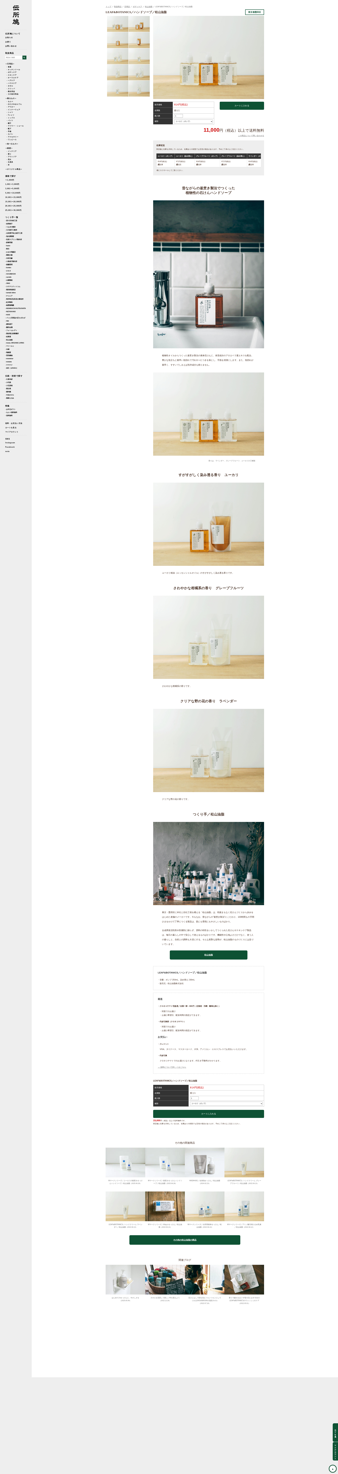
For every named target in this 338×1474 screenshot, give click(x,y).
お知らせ (9, 37)
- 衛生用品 (11, 91)
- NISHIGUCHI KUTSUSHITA (15, 308)
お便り (8, 42)
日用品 (127, 7)
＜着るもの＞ (11, 98)
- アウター (11, 107)
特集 (7, 406)
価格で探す (10, 176)
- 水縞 (7, 349)
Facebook (10, 447)
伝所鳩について (12, 33)
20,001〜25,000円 (13, 206)
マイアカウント (12, 432)
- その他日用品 (12, 94)
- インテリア (12, 151)
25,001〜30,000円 (13, 210)
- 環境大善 (8, 255)
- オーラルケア (12, 77)
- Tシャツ (10, 115)
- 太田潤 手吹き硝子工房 (13, 233)
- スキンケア (12, 75)
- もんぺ (10, 101)
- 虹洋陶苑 (8, 302)
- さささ (8, 271)
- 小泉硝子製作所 (11, 261)
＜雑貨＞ (9, 148)
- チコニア (8, 296)
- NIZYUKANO (10, 311)
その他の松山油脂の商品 (184, 1240)
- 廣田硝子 (8, 324)
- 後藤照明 (8, 264)
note (7, 451)
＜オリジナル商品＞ (13, 169)
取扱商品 (9, 53)
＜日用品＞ (10, 64)
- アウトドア (12, 156)
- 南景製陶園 (9, 305)
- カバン (10, 134)
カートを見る (11, 428)
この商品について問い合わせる (251, 136)
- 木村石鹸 (8, 258)
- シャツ (10, 112)
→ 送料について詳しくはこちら (172, 1067)
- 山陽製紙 (8, 280)
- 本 (8, 165)
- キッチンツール (13, 69)
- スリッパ (11, 88)
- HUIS (7, 315)
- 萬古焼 (8, 388)
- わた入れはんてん (14, 104)
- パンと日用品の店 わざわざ (15, 318)
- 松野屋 (8, 336)
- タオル (10, 86)
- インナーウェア (13, 109)
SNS (7, 439)
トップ (108, 7)
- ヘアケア (11, 80)
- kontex (8, 267)
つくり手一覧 (11, 217)
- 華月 (7, 249)
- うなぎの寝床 (10, 227)
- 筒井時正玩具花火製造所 (14, 299)
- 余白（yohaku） (11, 368)
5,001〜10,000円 (12, 193)
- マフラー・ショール (15, 126)
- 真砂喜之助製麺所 (12, 333)
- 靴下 (9, 128)
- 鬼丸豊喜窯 (9, 236)
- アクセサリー (12, 137)
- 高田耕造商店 (10, 289)
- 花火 (9, 159)
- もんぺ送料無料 (11, 412)
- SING (7, 283)
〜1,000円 (9, 180)
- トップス (11, 118)
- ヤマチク (8, 365)
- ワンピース (12, 139)
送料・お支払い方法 (13, 423)
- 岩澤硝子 (8, 224)
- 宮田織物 (8, 355)
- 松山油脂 (8, 340)
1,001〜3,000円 (12, 184)
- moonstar (9, 358)
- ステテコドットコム (12, 286)
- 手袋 (9, 131)
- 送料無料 (8, 415)
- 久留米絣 (8, 379)
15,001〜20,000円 (13, 202)
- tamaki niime (10, 292)
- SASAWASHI (10, 274)
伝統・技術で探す (14, 376)
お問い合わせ (11, 46)
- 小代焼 (8, 382)
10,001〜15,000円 (13, 197)
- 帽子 (9, 123)
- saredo (8, 277)
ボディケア (137, 7)
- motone (8, 362)
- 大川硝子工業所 (11, 230)
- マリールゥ (9, 346)
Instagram (10, 443)
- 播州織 (8, 392)
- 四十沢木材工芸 (11, 220)
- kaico (7, 245)
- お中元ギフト (10, 409)
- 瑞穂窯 (8, 352)
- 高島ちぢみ (9, 398)
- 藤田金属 (8, 327)
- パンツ (10, 120)
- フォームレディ (11, 330)
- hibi (7, 321)
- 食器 (9, 67)
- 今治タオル (9, 395)
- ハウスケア (12, 83)
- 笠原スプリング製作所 (13, 239)
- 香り (9, 154)
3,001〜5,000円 (12, 189)
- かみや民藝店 (10, 252)
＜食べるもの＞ (12, 144)
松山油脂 (148, 7)
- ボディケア (12, 72)
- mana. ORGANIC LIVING (14, 343)
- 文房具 (10, 162)
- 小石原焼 (8, 385)
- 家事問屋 (8, 242)
